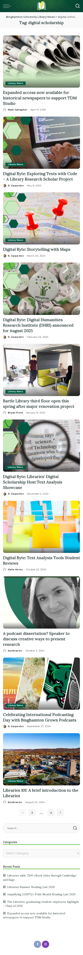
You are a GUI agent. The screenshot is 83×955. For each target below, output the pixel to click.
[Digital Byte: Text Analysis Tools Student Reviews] (41, 526)
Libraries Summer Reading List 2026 (31, 887)
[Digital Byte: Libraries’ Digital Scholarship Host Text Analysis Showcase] (41, 445)
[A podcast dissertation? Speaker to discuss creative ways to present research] (41, 602)
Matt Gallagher (17, 109)
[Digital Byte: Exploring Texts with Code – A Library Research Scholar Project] (41, 142)
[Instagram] (45, 944)
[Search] (77, 6)
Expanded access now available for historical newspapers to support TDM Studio (40, 98)
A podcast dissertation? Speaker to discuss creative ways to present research (36, 639)
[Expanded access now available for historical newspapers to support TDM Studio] (41, 61)
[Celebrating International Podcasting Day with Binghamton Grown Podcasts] (41, 683)
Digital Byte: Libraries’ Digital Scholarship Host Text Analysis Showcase (32, 482)
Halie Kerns (15, 569)
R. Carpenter (16, 185)
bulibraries (15, 650)
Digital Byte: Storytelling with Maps (37, 249)
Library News (15, 83)
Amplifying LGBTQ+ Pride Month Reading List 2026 (41, 894)
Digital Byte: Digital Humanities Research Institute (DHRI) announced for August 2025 (38, 325)
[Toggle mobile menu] (8, 6)
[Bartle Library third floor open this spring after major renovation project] (41, 369)
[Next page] (60, 812)
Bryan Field (15, 412)
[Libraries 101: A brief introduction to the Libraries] (41, 759)
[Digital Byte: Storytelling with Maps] (41, 218)
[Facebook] (37, 944)
